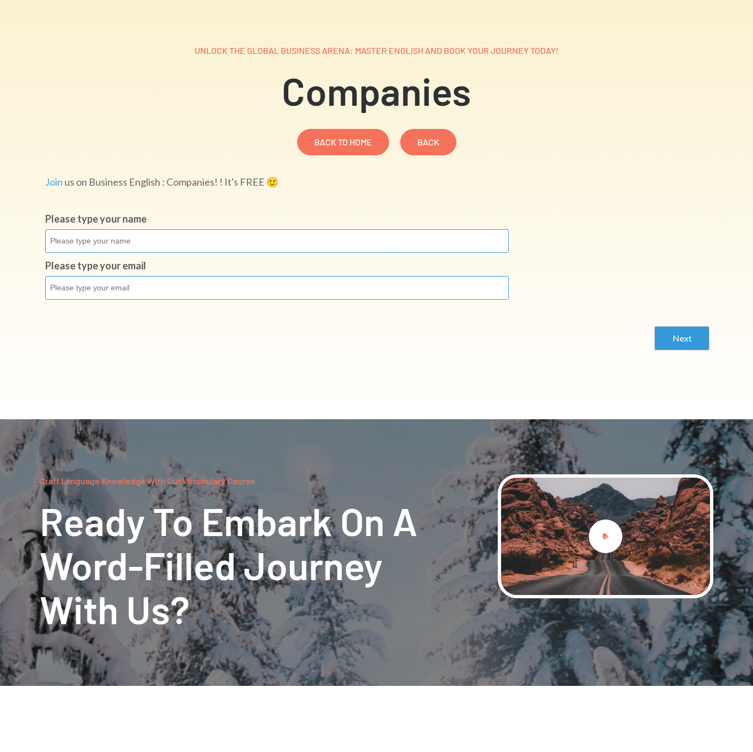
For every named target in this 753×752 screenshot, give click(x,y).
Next (682, 338)
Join (54, 182)
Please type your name (96, 219)
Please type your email (95, 265)
